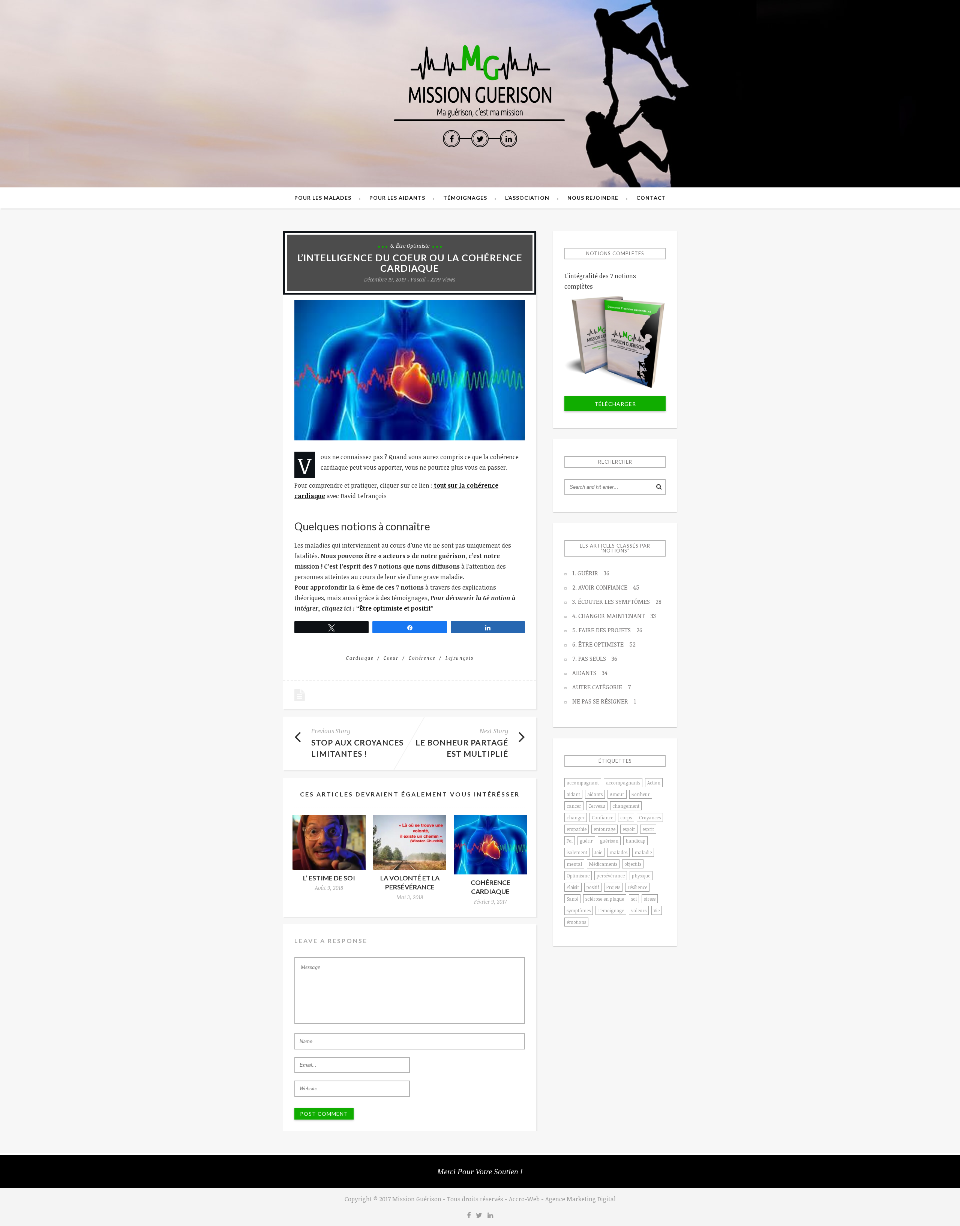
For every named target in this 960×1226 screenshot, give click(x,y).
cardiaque (360, 658)
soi (634, 899)
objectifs (632, 864)
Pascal (418, 279)
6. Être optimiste (409, 245)
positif (592, 887)
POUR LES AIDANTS (397, 198)
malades (618, 852)
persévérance (611, 876)
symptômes (579, 910)
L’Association (527, 198)
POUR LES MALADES (322, 198)
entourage (604, 829)
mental (574, 864)
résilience (637, 887)
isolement (577, 852)
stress (650, 899)
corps (626, 817)
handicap (635, 841)
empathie (576, 829)
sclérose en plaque (604, 899)
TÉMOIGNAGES (465, 198)
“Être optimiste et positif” (395, 608)
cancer (574, 806)
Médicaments (603, 864)
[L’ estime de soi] (329, 842)
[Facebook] (451, 138)
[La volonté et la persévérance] (409, 842)
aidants (595, 794)
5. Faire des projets (607, 630)
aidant (573, 794)
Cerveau (596, 806)
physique (641, 876)
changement (625, 806)
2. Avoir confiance (605, 587)
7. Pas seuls (594, 658)
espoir (628, 829)
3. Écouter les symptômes (617, 601)
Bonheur (641, 794)
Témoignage (611, 910)
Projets (613, 887)
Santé (572, 899)
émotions (576, 922)
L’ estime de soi (329, 878)
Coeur (391, 658)
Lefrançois (460, 658)
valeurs (638, 910)
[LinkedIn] (508, 138)
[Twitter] (480, 138)
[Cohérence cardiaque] (490, 844)
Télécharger (615, 404)
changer (576, 817)
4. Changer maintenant (614, 616)
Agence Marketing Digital (580, 1199)
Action (653, 783)
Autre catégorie (601, 687)
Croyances (650, 817)
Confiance (602, 817)
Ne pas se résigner (604, 701)
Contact (651, 198)
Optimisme (578, 876)
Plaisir (573, 887)
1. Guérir (590, 573)
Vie (657, 910)
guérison (609, 841)
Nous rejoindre (592, 198)
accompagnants (623, 783)
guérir (586, 841)
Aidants (590, 673)
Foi (570, 841)
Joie (598, 852)
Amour (617, 794)
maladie (643, 852)
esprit (648, 829)
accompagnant (583, 783)
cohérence (422, 658)
